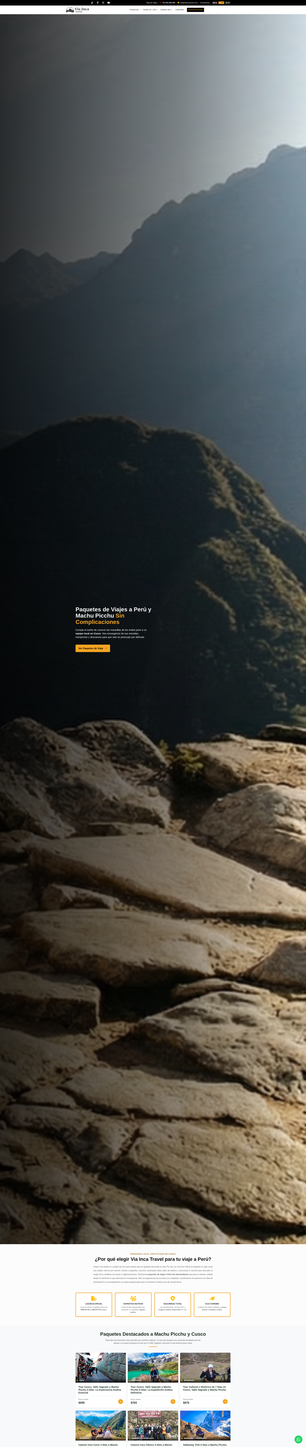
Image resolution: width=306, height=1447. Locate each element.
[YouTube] (108, 3)
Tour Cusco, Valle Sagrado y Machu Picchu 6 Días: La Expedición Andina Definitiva (151, 1390)
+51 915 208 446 (168, 3)
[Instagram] (103, 3)
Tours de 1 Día (149, 10)
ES (222, 2)
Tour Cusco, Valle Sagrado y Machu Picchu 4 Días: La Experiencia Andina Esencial (99, 1390)
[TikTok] (92, 3)
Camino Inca (165, 10)
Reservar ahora (195, 10)
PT (229, 2)
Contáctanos (205, 3)
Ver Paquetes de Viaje (91, 648)
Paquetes (134, 10)
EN (216, 2)
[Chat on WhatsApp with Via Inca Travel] (298, 1439)
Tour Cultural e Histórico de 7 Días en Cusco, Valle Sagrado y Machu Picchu (204, 1388)
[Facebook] (97, 3)
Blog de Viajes (152, 3)
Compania (179, 10)
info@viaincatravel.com (189, 3)
